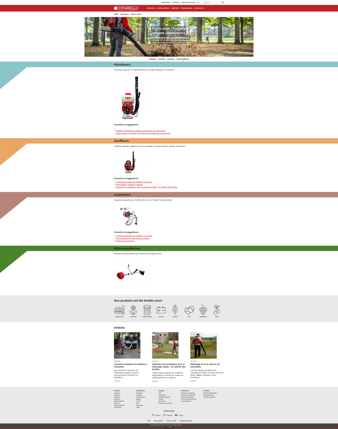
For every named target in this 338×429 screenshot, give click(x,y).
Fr (198, 2)
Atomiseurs (153, 59)
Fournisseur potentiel (209, 397)
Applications (163, 8)
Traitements (139, 405)
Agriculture (139, 393)
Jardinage (139, 395)
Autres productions (119, 405)
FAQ (160, 393)
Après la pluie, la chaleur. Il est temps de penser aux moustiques (143, 133)
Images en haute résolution (188, 399)
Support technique (186, 401)
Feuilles (138, 401)
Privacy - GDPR (171, 421)
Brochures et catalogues (188, 393)
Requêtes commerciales (165, 403)
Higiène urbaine (140, 397)
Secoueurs (117, 395)
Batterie (138, 399)
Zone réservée (158, 421)
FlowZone (117, 403)
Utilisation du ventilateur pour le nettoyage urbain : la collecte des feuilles (146, 187)
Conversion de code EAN (188, 395)
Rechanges (162, 401)
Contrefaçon (162, 395)
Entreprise (176, 2)
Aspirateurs (171, 59)
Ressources (186, 8)
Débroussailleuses (183, 59)
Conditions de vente (186, 421)
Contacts (198, 8)
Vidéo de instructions (164, 397)
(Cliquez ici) (185, 425)
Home (116, 14)
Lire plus (116, 381)
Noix (137, 403)
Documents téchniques (187, 397)
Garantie (161, 399)
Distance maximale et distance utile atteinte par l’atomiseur (140, 131)
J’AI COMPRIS (169, 427)
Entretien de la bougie (125, 241)
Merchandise (117, 407)
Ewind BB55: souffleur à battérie (129, 185)
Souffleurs (161, 59)
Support (175, 8)
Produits (151, 8)
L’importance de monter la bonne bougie (133, 238)
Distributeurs (166, 2)
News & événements (188, 2)
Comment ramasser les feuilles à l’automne (134, 182)
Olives (138, 407)
